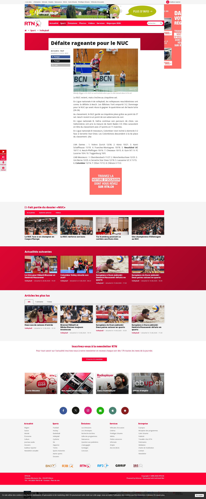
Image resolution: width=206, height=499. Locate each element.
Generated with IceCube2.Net (153, 478)
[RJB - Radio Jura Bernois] (68, 465)
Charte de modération (146, 448)
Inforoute (44, 2)
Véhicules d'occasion (97, 2)
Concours (84, 451)
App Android (125, 410)
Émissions (72, 23)
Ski (54, 442)
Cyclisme (56, 439)
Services (101, 23)
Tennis (55, 448)
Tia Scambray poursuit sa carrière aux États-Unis (108, 237)
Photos (82, 23)
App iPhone (112, 410)
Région (26, 428)
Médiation (142, 445)
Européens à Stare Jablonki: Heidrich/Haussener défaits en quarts (111, 277)
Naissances (58, 2)
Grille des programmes (89, 436)
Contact (141, 451)
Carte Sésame (72, 2)
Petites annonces (116, 439)
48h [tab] (29, 302)
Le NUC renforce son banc (72, 236)
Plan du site (55, 480)
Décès (65, 2)
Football (56, 428)
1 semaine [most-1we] (39, 302)
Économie (27, 436)
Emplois (50, 2)
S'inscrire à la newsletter (94, 359)
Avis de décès (114, 448)
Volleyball (44, 30)
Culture (26, 439)
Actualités (31, 213)
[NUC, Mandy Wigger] (105, 70)
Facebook (63, 410)
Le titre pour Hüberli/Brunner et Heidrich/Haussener (40, 276)
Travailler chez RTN (145, 439)
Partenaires (142, 442)
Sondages (84, 448)
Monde (26, 433)
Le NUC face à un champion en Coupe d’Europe (39, 237)
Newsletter (142, 454)
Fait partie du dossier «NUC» (46, 207)
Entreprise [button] (37, 2)
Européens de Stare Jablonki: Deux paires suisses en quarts (146, 276)
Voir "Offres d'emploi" (93, 383)
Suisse (26, 431)
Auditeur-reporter (175, 2)
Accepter (199, 495)
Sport (63, 23)
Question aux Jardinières (89, 442)
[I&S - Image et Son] (138, 465)
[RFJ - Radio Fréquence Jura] (103, 465)
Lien (56, 65)
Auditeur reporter (30, 448)
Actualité (53, 23)
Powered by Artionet (134, 478)
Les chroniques (86, 431)
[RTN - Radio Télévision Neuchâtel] (85, 465)
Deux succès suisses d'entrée (39, 325)
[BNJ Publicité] (50, 465)
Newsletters (100, 410)
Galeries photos (45, 213)
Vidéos (91, 23)
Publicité (141, 436)
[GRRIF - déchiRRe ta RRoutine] (121, 465)
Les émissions (86, 428)
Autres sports (57, 454)
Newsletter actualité (31, 451)
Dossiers (27, 445)
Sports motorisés (59, 451)
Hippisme (56, 445)
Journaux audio (29, 442)
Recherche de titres (88, 433)
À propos (142, 428)
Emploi (112, 445)
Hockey (55, 431)
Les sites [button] (29, 2)
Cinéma (112, 431)
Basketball (56, 433)
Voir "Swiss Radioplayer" (57, 383)
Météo (112, 436)
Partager (57, 57)
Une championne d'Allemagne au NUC (146, 237)
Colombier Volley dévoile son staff (74, 276)
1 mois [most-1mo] (49, 302)
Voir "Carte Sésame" (129, 383)
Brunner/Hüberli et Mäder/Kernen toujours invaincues (71, 327)
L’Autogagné (85, 445)
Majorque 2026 (114, 23)
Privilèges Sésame (84, 2)
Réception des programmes (148, 431)
